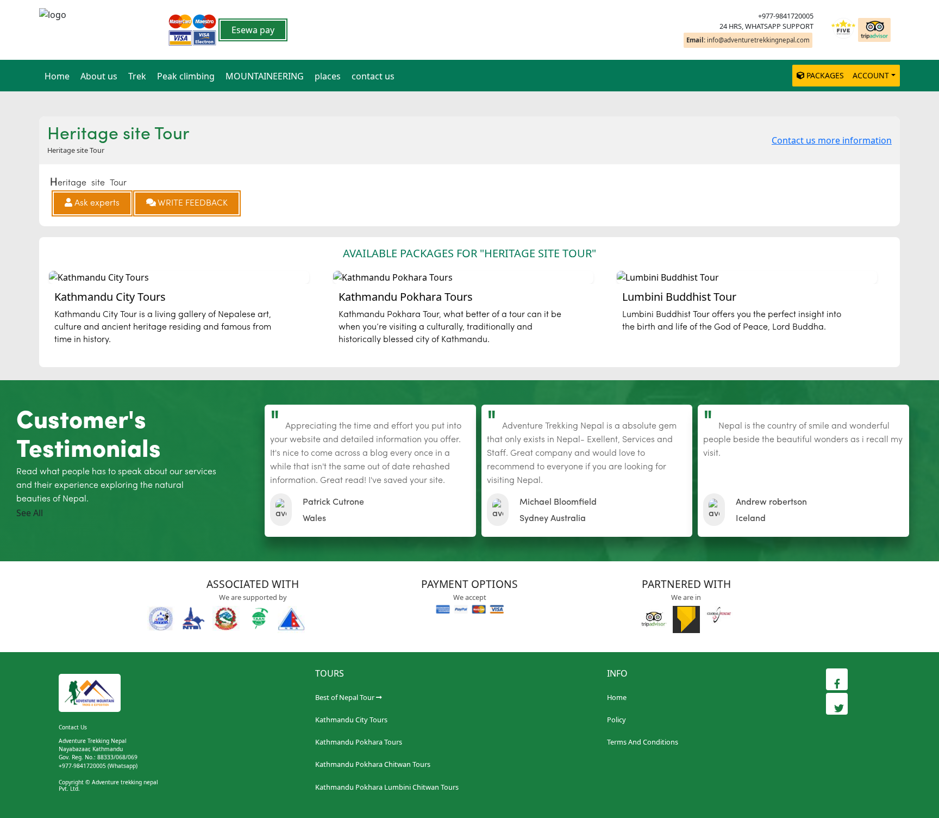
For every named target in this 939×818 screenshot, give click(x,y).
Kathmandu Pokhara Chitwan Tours (372, 764)
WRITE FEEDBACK (192, 203)
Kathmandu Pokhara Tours (358, 742)
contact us (373, 76)
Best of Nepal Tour (344, 697)
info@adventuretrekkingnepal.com (748, 40)
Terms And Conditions (642, 742)
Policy (616, 719)
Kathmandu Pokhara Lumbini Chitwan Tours (387, 787)
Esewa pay (252, 30)
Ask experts (96, 203)
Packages (825, 75)
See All (29, 513)
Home (57, 76)
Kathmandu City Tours (351, 719)
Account (871, 75)
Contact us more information (832, 140)
